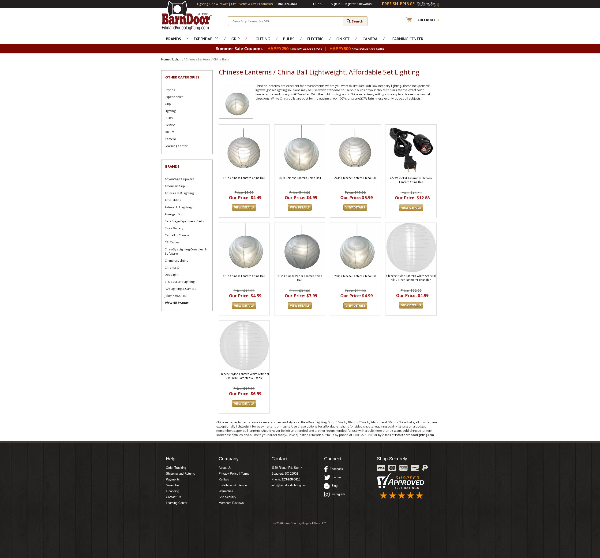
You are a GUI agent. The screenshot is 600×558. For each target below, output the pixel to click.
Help (315, 4)
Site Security (227, 497)
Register (350, 4)
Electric (315, 38)
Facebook (335, 469)
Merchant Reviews (231, 503)
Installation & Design (233, 485)
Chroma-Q (172, 267)
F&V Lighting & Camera (180, 288)
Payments (173, 479)
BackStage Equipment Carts (184, 221)
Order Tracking (176, 467)
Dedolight (171, 274)
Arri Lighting (173, 200)
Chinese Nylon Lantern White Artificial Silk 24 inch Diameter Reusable (411, 278)
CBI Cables (172, 242)
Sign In (335, 4)
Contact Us (173, 497)
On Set (343, 38)
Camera (370, 38)
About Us (225, 467)
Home (165, 59)
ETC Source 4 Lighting (180, 281)
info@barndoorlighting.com (414, 435)
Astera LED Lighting (178, 207)
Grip (235, 38)
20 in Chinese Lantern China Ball (300, 178)
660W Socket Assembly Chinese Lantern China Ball (411, 180)
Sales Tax (173, 485)
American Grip (175, 186)
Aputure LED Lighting (179, 193)
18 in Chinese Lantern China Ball (244, 276)
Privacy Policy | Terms (234, 473)
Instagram (337, 494)
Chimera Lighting (176, 260)
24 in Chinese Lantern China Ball (355, 178)
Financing (172, 491)
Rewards (365, 4)
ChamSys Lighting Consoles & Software (185, 251)
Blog (334, 485)
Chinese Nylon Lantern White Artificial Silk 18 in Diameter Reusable (244, 376)
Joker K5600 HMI (176, 296)
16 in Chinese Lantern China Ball (244, 178)
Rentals (224, 479)
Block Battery (174, 228)
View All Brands (176, 303)
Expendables (206, 38)
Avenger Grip (174, 214)
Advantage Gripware (179, 179)
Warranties (226, 491)
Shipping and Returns (180, 473)
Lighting (261, 38)
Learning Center (406, 38)
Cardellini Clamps (177, 235)
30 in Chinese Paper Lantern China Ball (299, 278)
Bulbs (288, 38)
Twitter (335, 477)
